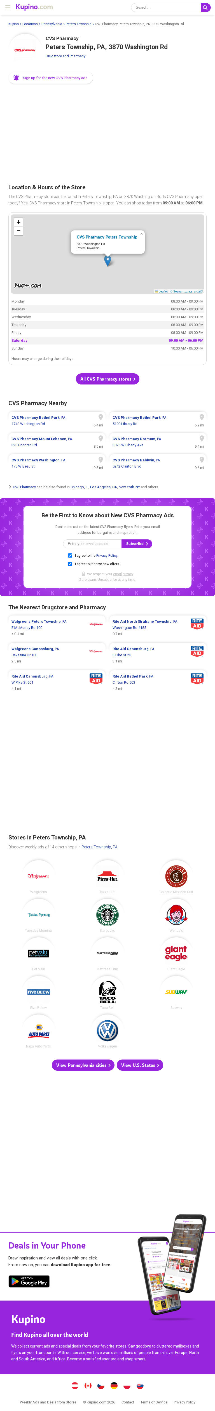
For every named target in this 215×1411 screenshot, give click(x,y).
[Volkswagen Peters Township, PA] (107, 1031)
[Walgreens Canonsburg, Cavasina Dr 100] (57, 655)
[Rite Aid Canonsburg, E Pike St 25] (158, 655)
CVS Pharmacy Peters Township (107, 237)
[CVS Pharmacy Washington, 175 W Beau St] (57, 463)
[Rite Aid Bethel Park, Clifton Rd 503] (158, 683)
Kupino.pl (127, 1386)
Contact (127, 1402)
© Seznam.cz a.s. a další (186, 291)
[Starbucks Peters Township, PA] (107, 915)
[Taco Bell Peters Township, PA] (107, 992)
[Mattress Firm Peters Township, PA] (107, 954)
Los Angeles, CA (103, 487)
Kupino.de (114, 1386)
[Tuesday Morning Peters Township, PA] (38, 915)
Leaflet (163, 291)
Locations (30, 24)
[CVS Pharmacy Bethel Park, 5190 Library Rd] (158, 421)
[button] (50, 78)
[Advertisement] (107, 132)
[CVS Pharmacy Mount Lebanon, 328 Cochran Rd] (57, 442)
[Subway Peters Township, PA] (176, 992)
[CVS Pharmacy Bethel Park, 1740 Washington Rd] (57, 421)
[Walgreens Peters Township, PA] (38, 877)
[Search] (206, 7)
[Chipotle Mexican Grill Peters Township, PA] (176, 877)
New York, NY (129, 487)
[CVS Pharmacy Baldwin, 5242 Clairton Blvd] (158, 463)
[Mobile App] (29, 1282)
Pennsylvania (51, 24)
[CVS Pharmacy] (25, 50)
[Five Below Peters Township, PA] (38, 992)
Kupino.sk (140, 1386)
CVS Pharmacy (24, 487)
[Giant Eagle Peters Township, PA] (176, 954)
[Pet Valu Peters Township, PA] (38, 954)
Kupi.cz (101, 1386)
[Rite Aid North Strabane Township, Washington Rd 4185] (158, 628)
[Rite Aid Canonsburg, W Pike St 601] (57, 683)
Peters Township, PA (99, 847)
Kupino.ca (88, 1386)
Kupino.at (75, 1386)
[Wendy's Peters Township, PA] (176, 915)
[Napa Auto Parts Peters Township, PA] (38, 1031)
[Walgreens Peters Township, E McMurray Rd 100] (57, 628)
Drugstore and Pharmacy (65, 56)
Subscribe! (135, 543)
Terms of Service (154, 1402)
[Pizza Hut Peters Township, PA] (107, 877)
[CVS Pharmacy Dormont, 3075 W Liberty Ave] (158, 442)
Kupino (13, 24)
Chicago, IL (79, 487)
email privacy (123, 574)
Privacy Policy (106, 556)
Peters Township (78, 24)
